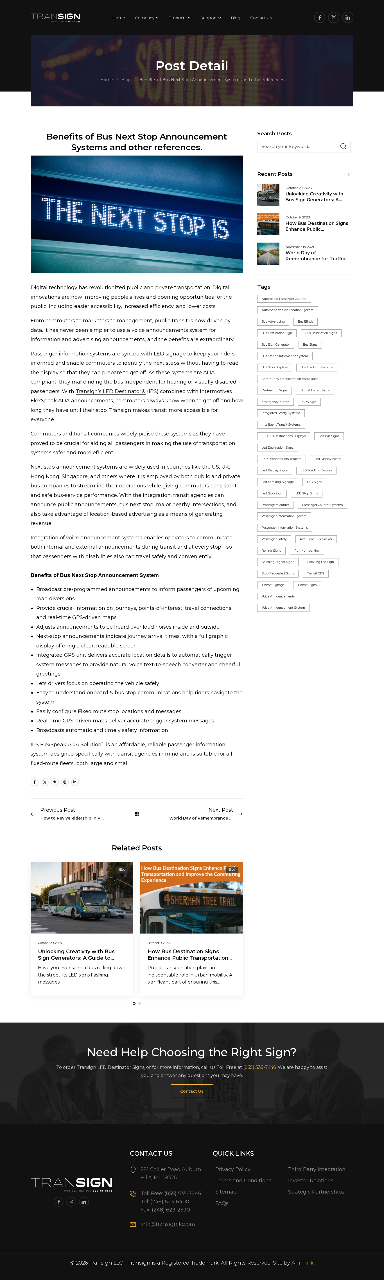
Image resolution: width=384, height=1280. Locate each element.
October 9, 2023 (298, 217)
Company (144, 17)
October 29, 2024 (299, 188)
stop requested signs (278, 573)
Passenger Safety (274, 539)
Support (208, 17)
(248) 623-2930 (171, 1210)
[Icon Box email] (167, 1228)
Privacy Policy (232, 1169)
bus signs (310, 344)
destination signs (274, 390)
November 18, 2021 (300, 247)
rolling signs (271, 551)
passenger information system (284, 516)
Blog (235, 17)
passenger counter (275, 505)
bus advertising (273, 321)
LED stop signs (306, 493)
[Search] (343, 146)
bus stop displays (275, 367)
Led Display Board (328, 459)
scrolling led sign (320, 562)
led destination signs (277, 448)
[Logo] (55, 17)
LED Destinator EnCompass (281, 459)
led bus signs (329, 436)
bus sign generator (276, 344)
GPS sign (309, 402)
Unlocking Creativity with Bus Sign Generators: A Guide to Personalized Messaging (314, 202)
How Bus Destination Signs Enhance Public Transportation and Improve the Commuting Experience (188, 961)
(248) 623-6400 (169, 1202)
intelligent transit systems (281, 424)
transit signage (273, 585)
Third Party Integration (316, 1169)
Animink (303, 1263)
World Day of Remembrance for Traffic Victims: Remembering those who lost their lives (315, 261)
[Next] (349, 175)
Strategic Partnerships (316, 1192)
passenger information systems (285, 528)
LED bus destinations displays (284, 436)
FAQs (222, 1203)
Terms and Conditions (243, 1181)
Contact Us (261, 17)
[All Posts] (136, 813)
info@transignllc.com (168, 1224)
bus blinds (305, 321)
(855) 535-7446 (259, 1067)
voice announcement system (283, 608)
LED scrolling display (316, 470)
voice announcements (278, 596)
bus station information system (285, 356)
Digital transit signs (315, 390)
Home (118, 17)
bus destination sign (277, 333)
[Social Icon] (319, 17)
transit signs (307, 585)
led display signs (275, 470)
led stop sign (272, 493)
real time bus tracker (316, 539)
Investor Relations (310, 1181)
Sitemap (226, 1192)
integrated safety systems (281, 413)
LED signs (314, 482)
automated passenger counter (284, 299)
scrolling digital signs (278, 562)
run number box (307, 551)
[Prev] (345, 175)
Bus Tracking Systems (317, 367)
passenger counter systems (322, 505)
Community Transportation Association (290, 379)
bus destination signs (321, 333)
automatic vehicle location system (287, 310)
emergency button (275, 402)
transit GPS (315, 573)
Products (177, 17)
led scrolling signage (278, 482)
